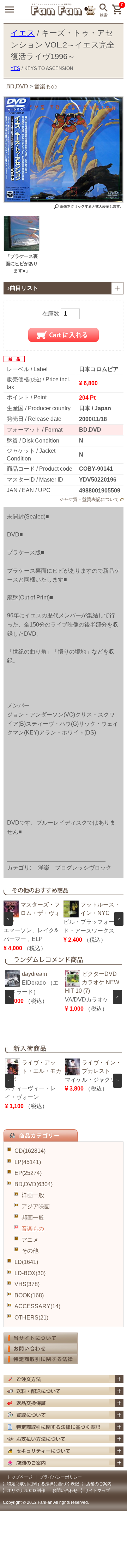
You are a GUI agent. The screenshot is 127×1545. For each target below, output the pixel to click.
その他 (30, 1251)
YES (15, 68)
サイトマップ (97, 1490)
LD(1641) (26, 1262)
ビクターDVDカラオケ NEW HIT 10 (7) (92, 982)
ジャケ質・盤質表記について (89, 499)
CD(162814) (30, 1151)
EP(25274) (28, 1173)
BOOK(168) (29, 1295)
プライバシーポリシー (61, 1477)
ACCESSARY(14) (37, 1306)
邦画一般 (33, 1218)
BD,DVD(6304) (33, 1184)
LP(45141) (27, 1162)
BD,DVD (17, 86)
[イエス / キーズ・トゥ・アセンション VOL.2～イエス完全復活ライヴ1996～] (22, 249)
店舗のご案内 (98, 1483)
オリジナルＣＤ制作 (26, 1490)
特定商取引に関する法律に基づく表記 (43, 1483)
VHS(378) (27, 1284)
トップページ (19, 1477)
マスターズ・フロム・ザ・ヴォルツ (32, 913)
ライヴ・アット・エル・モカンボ (33, 1071)
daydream (34, 974)
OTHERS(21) (31, 1318)
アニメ (30, 1240)
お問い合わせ (65, 1490)
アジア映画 (36, 1206)
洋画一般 (33, 1195)
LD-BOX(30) (30, 1273)
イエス (23, 32)
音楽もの (33, 1229)
